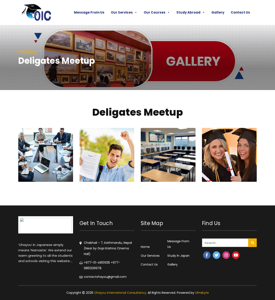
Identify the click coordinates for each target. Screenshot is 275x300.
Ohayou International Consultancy (120, 293)
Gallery (217, 12)
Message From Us (89, 12)
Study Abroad (188, 12)
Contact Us (240, 12)
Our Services (122, 12)
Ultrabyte (202, 293)
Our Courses (154, 12)
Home (145, 247)
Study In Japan (178, 255)
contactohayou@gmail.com (105, 277)
